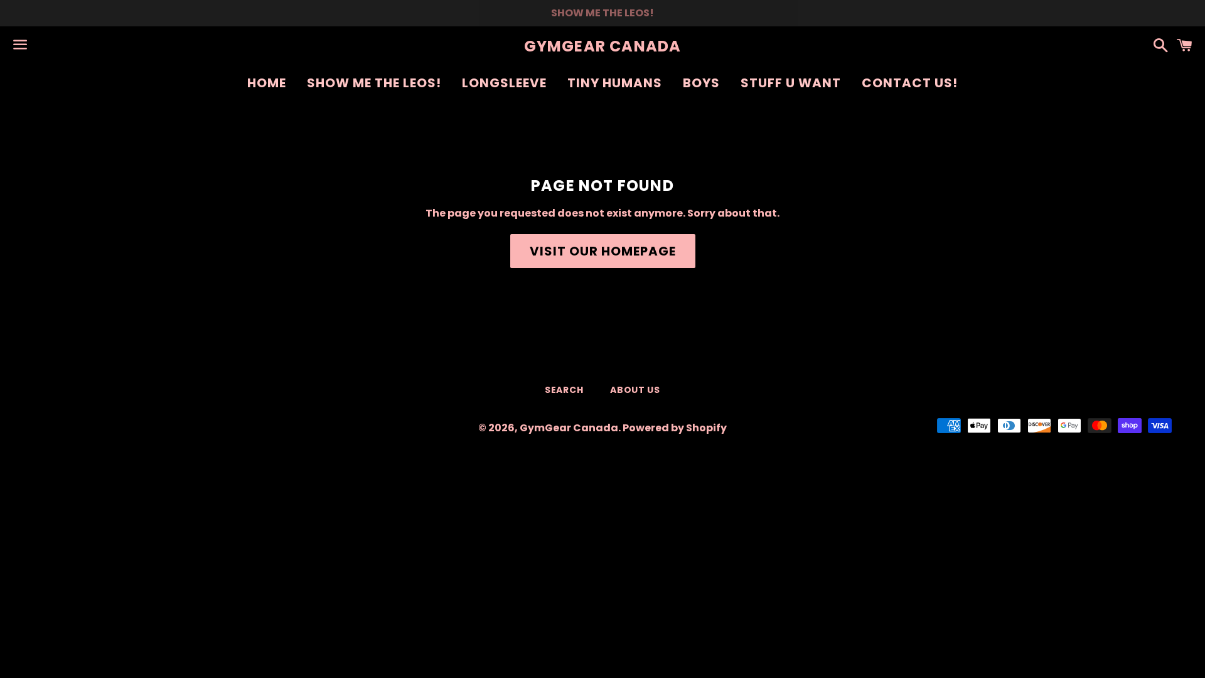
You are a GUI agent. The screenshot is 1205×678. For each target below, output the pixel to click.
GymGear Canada (603, 46)
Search (564, 390)
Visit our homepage (603, 251)
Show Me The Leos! (374, 83)
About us (635, 390)
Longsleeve (504, 83)
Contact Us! (910, 83)
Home (266, 83)
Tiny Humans (614, 83)
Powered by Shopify (675, 428)
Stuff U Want (791, 83)
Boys (701, 83)
